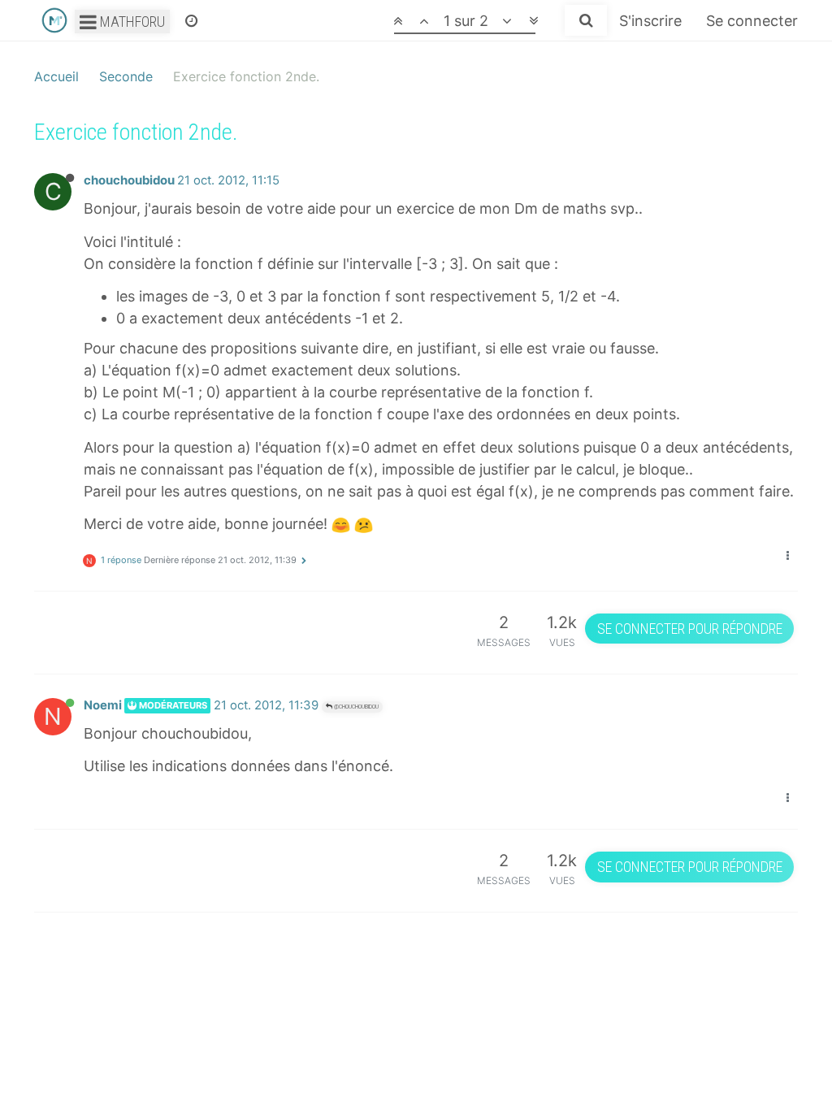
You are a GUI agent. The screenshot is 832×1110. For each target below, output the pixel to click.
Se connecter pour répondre (689, 628)
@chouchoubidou (355, 706)
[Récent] (191, 20)
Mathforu (131, 21)
